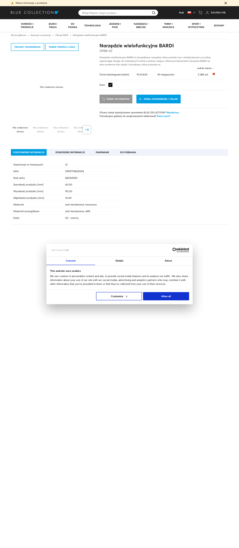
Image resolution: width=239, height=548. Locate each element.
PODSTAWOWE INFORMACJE (28, 152)
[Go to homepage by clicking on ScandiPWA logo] (35, 13)
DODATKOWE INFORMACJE (70, 152)
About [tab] (168, 260)
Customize (117, 296)
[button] (225, 3)
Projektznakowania (27, 47)
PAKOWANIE (102, 152)
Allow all (166, 296)
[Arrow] (87, 130)
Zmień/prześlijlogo (62, 47)
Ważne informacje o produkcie (31, 2)
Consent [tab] (71, 260)
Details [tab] (120, 260)
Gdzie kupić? (164, 116)
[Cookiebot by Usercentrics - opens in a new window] (175, 250)
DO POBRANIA (128, 152)
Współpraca (172, 112)
